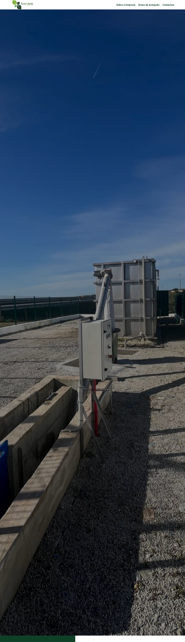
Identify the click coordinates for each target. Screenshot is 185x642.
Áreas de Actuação (148, 5)
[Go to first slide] (177, 321)
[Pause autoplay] (2, 638)
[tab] (91, 640)
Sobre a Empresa (125, 5)
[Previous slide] (8, 321)
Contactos (168, 5)
